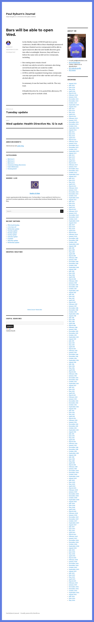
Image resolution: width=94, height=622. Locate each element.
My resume (72, 70)
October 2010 (73, 451)
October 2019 (73, 242)
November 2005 (73, 565)
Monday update (12, 233)
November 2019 (73, 240)
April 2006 (72, 556)
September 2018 (74, 267)
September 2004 (74, 592)
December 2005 (74, 563)
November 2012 (73, 403)
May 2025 (72, 112)
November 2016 (73, 310)
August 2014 (72, 362)
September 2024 (74, 128)
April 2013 (72, 393)
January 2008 (73, 515)
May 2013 (72, 391)
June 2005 (72, 575)
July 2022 (72, 178)
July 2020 (72, 225)
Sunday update (12, 235)
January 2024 (73, 143)
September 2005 (74, 569)
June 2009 (72, 482)
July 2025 (71, 109)
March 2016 (72, 325)
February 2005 (73, 583)
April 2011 (72, 440)
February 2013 (73, 397)
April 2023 (72, 161)
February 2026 (73, 95)
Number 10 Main (35, 193)
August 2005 (72, 571)
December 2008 (74, 494)
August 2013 (72, 385)
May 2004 (72, 600)
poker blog (20, 146)
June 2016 (72, 319)
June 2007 (72, 529)
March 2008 (72, 511)
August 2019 (72, 246)
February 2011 (73, 443)
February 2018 (73, 281)
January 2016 (73, 329)
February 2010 (73, 467)
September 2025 (74, 105)
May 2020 (72, 229)
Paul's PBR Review (13, 167)
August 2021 (72, 199)
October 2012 (73, 405)
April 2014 (72, 370)
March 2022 (72, 186)
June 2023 (72, 157)
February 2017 (73, 304)
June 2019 (72, 250)
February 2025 (73, 118)
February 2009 (73, 490)
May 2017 (71, 298)
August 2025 (72, 107)
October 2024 (73, 126)
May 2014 (72, 368)
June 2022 (72, 180)
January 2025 (73, 120)
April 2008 (72, 509)
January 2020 (73, 236)
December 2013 (73, 378)
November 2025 (73, 101)
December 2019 (73, 238)
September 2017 (74, 290)
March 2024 (72, 139)
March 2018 (72, 279)
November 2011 (73, 426)
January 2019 (73, 259)
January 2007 (73, 538)
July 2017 (71, 294)
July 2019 (71, 248)
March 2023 (72, 163)
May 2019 (72, 252)
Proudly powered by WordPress (30, 613)
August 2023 (72, 153)
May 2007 (72, 530)
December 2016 (73, 308)
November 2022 (73, 170)
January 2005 (73, 585)
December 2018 (73, 261)
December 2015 (73, 331)
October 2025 (73, 103)
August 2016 (72, 316)
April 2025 (72, 114)
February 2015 (73, 350)
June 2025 (72, 110)
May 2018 (72, 275)
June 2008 (72, 505)
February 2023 (73, 165)
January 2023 (73, 167)
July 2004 (72, 596)
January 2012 (73, 422)
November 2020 (74, 217)
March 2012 (72, 418)
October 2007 (73, 521)
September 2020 (74, 221)
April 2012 (72, 416)
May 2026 (72, 89)
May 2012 (72, 414)
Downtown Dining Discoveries (17, 165)
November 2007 (73, 519)
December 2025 (73, 99)
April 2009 (72, 486)
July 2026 (72, 85)
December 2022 (74, 169)
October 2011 (73, 428)
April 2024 (72, 138)
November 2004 (74, 589)
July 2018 (71, 271)
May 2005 (72, 577)
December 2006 (74, 540)
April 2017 (72, 300)
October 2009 (73, 474)
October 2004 (73, 590)
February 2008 (73, 513)
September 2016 (74, 314)
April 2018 (72, 277)
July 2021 (71, 201)
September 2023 (74, 151)
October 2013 (73, 381)
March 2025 (72, 116)
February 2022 (73, 188)
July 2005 (72, 573)
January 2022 (73, 190)
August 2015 (72, 339)
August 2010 (72, 455)
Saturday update (13, 237)
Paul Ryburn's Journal (20, 13)
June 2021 (72, 203)
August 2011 (72, 432)
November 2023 (73, 147)
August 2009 (73, 478)
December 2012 (73, 401)
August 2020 (73, 223)
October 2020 (73, 219)
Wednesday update (13, 229)
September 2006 (74, 546)
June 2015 (72, 343)
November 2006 (74, 542)
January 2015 (73, 352)
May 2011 (71, 438)
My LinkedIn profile (75, 68)
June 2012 (72, 412)
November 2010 (73, 449)
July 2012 (71, 410)
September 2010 (74, 453)
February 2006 (73, 560)
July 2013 (71, 387)
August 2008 (73, 501)
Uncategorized (10, 52)
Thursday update (13, 240)
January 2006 (73, 561)
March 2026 (72, 93)
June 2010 (72, 459)
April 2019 (72, 254)
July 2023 (72, 155)
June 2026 (72, 87)
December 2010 (73, 447)
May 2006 (72, 554)
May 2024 (72, 136)
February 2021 (73, 211)
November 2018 (73, 263)
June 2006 (72, 552)
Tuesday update (12, 231)
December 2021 (73, 192)
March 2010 (72, 465)
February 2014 (73, 374)
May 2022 (72, 182)
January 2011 (73, 445)
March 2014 (72, 372)
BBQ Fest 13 (11, 163)
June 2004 (72, 598)
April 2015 (72, 347)
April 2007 (72, 532)
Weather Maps (39, 309)
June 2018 (72, 273)
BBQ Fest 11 (11, 159)
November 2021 (73, 194)
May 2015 (72, 345)
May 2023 (72, 159)
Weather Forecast (31, 309)
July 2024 (72, 132)
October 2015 (73, 335)
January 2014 (73, 376)
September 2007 (74, 523)
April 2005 (72, 579)
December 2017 (73, 285)
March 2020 (72, 232)
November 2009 (74, 472)
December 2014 (73, 354)
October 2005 (73, 567)
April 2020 (72, 230)
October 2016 (73, 312)
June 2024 (72, 134)
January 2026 (73, 97)
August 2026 (72, 83)
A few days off (12, 227)
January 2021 (73, 213)
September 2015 (74, 337)
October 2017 (73, 289)
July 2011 (71, 434)
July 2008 (72, 503)
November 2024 (74, 124)
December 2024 (74, 122)
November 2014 (73, 356)
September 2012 (74, 407)
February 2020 (73, 234)
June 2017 (72, 296)
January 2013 (73, 399)
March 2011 (72, 441)
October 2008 (73, 498)
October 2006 (73, 544)
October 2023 (73, 149)
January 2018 (73, 283)
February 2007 (73, 536)
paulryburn (9, 47)
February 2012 (73, 420)
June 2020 (72, 227)
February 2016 (73, 327)
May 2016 (72, 321)
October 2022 (73, 172)
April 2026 (72, 91)
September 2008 (74, 500)
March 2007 (72, 534)
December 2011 (73, 424)
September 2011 (74, 430)
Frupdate (10, 238)
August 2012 (72, 409)
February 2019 (73, 258)
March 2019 (72, 256)
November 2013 (73, 380)
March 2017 (72, 302)
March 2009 (72, 488)
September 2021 (74, 198)
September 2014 (74, 360)
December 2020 (74, 215)
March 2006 (72, 558)
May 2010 (72, 461)
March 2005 (72, 581)
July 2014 (71, 364)
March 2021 (72, 209)
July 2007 (72, 527)
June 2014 (72, 366)
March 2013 (72, 395)
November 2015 (73, 333)
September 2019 (74, 244)
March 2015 (72, 349)
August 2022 (72, 176)
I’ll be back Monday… (14, 225)
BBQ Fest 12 (11, 161)
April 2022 (72, 184)
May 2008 (72, 507)
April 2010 (72, 463)
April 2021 (72, 207)
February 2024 (73, 141)
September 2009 (74, 476)
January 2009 (73, 492)
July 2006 (72, 550)
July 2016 (71, 318)
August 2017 (72, 292)
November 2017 (73, 287)
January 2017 (73, 306)
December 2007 (74, 517)
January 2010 (73, 469)
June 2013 (72, 389)
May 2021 (72, 205)
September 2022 (74, 174)
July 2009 (72, 480)
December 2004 (74, 587)
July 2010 (71, 457)
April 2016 (72, 323)
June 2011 (72, 436)
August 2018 (72, 269)
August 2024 (73, 130)
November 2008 (74, 496)
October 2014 (73, 358)
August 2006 (73, 548)
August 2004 (73, 594)
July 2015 (71, 341)
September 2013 (74, 383)
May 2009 (72, 484)
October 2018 (73, 265)
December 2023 (74, 145)
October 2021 (73, 196)
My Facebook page (74, 62)
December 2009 (74, 470)
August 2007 (72, 525)
